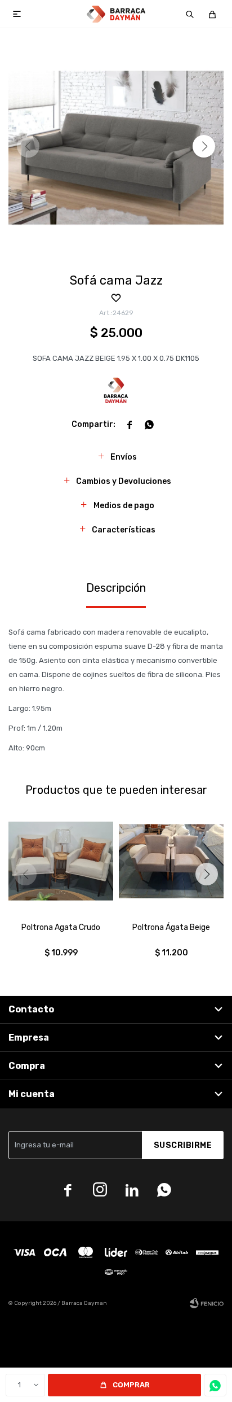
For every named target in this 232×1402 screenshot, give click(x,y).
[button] (190, 14)
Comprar (131, 1385)
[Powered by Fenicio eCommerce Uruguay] (207, 1303)
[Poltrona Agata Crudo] (60, 861)
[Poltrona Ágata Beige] (171, 861)
